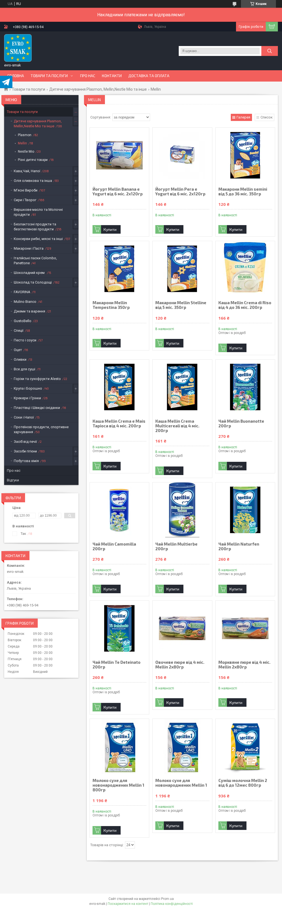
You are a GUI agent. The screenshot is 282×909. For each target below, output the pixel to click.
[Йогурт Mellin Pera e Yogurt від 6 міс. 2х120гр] (182, 155)
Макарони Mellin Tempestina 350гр (111, 305)
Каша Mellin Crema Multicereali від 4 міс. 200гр (177, 426)
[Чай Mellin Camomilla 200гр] (119, 510)
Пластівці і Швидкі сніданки (37, 408)
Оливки (20, 359)
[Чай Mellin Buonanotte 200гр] (245, 387)
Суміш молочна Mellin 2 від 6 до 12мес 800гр (242, 782)
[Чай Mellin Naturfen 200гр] (245, 510)
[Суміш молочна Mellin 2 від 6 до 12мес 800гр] (245, 746)
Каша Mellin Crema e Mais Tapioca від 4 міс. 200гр (119, 423)
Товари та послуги (49, 76)
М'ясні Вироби (25, 190)
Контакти (112, 76)
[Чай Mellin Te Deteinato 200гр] (119, 628)
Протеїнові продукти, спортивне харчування (41, 429)
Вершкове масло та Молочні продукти (38, 212)
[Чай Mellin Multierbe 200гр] (182, 510)
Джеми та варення (29, 311)
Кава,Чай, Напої (27, 171)
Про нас (87, 76)
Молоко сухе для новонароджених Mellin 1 (181, 782)
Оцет (18, 350)
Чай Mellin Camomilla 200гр (114, 546)
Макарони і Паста (29, 248)
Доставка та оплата (148, 76)
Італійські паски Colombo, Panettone (35, 260)
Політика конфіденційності (172, 904)
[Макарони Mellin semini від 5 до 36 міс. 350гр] (245, 155)
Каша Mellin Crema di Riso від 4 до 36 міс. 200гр (244, 305)
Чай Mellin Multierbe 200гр (176, 546)
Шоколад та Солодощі (33, 282)
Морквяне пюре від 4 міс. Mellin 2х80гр (244, 664)
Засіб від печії (25, 441)
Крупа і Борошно (28, 388)
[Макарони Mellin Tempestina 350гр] (119, 268)
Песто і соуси (25, 340)
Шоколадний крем (29, 273)
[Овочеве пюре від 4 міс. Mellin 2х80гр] (182, 628)
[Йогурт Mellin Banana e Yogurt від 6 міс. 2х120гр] (119, 155)
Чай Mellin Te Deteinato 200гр (116, 664)
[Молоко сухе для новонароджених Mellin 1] (182, 746)
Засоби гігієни (25, 451)
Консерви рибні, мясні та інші (38, 239)
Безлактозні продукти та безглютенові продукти (35, 226)
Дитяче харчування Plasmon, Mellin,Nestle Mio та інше (98, 89)
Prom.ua (167, 899)
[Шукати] (269, 51)
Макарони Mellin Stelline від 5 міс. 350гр (180, 305)
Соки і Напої (24, 417)
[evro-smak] (18, 48)
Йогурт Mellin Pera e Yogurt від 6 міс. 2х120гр (180, 191)
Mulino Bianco (25, 302)
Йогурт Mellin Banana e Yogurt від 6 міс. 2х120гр (118, 191)
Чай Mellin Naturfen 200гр (238, 546)
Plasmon (24, 135)
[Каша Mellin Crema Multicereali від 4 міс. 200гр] (182, 387)
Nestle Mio (26, 151)
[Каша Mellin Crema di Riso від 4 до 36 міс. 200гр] (245, 268)
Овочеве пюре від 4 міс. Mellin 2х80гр (179, 664)
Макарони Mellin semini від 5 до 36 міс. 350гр (242, 191)
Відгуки (13, 480)
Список (267, 117)
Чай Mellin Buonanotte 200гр (241, 423)
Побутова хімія (26, 461)
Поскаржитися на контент (128, 904)
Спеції (18, 330)
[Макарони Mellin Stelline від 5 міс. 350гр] (182, 268)
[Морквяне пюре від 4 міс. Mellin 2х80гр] (245, 628)
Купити (110, 229)
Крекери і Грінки (27, 398)
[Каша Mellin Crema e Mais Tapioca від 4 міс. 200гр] (119, 387)
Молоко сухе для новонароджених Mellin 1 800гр (118, 785)
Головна (15, 76)
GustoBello (22, 321)
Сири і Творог (25, 200)
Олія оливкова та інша (33, 181)
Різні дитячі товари (33, 160)
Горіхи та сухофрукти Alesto (37, 379)
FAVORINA (22, 292)
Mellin (22, 143)
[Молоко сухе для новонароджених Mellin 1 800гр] (119, 746)
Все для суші (24, 369)
